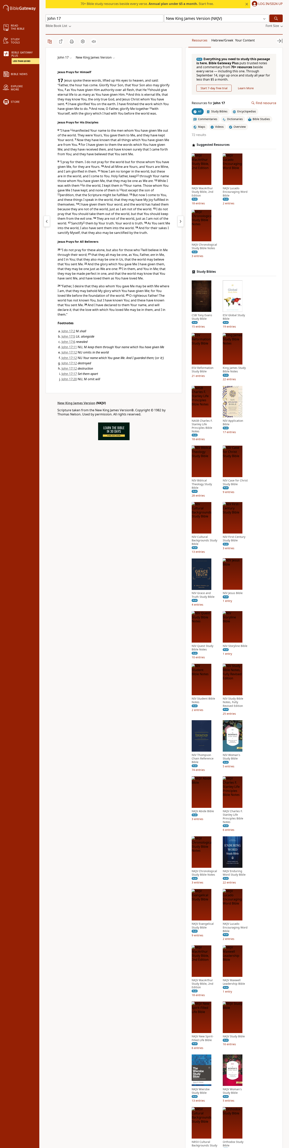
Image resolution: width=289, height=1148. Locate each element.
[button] (266, 4)
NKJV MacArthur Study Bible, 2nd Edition (202, 192)
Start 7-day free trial (214, 88)
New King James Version (76, 403)
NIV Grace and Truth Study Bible (203, 595)
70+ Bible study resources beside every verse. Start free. (147, 4)
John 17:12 (69, 352)
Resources (199, 40)
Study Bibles (206, 272)
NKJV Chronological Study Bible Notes (204, 246)
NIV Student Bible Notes (203, 700)
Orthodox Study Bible (233, 1143)
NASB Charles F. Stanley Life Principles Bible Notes (202, 426)
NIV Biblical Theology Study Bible (202, 484)
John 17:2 (68, 331)
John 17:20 (69, 379)
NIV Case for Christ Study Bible (235, 482)
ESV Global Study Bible (234, 317)
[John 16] (47, 221)
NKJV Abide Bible (203, 811)
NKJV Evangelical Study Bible (203, 925)
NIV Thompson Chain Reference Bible (203, 758)
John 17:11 (69, 347)
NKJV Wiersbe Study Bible (201, 1091)
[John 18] (181, 221)
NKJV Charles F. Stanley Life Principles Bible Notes (233, 817)
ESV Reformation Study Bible (203, 369)
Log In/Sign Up (270, 4)
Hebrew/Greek (222, 40)
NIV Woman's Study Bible (231, 756)
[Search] (276, 18)
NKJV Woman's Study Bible (232, 1091)
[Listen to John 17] (94, 41)
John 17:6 (68, 342)
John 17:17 (69, 374)
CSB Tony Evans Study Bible (202, 317)
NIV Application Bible (233, 422)
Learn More (246, 88)
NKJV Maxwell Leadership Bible (234, 981)
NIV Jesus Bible (233, 593)
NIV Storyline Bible (235, 646)
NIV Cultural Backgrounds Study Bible (204, 540)
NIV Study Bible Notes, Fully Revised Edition (233, 702)
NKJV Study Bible (234, 1036)
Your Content (245, 40)
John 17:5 (68, 336)
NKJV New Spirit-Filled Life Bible (203, 1038)
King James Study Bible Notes (234, 369)
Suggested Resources (213, 145)
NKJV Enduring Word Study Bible (234, 872)
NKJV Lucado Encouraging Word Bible (235, 192)
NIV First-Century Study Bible (234, 538)
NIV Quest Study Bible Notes (202, 647)
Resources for (208, 103)
